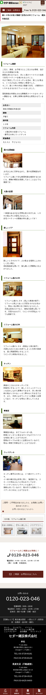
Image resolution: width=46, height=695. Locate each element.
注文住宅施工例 (10, 629)
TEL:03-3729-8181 (23, 653)
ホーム (6, 627)
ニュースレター (10, 631)
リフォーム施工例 (27, 629)
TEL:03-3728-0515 (23, 676)
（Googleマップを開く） (23, 650)
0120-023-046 (25, 555)
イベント (28, 627)
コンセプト (17, 627)
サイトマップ (35, 631)
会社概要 (23, 631)
